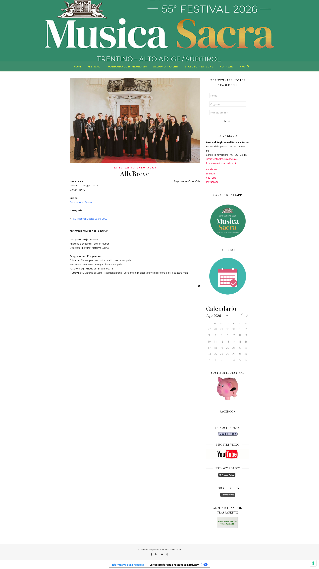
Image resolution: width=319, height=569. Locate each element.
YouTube (211, 177)
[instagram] (167, 554)
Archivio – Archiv (166, 66)
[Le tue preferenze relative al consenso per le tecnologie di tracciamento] (313, 563)
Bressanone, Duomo (81, 202)
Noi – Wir (226, 66)
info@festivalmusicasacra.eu (222, 158)
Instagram (212, 181)
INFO (242, 66)
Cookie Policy (228, 495)
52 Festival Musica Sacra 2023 (135, 167)
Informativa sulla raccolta (127, 564)
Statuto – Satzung (199, 66)
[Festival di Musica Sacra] (159, 30)
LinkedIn (210, 173)
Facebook (211, 169)
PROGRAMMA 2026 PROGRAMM (126, 66)
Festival (94, 66)
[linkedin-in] (156, 554)
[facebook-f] (152, 554)
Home (78, 66)
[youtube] (162, 554)
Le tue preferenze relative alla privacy (174, 564)
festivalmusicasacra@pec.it (221, 163)
